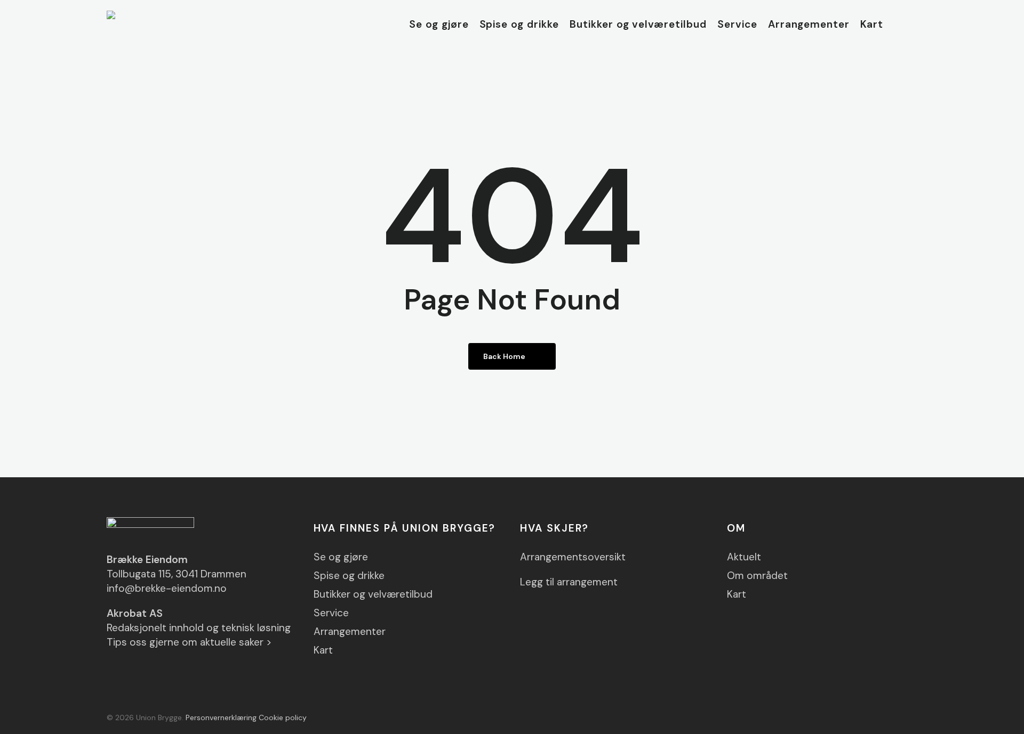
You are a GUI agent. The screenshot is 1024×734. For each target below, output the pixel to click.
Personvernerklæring (221, 717)
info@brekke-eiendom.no (167, 588)
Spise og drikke (349, 575)
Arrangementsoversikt (573, 557)
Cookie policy (283, 717)
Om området (757, 575)
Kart (323, 650)
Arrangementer (350, 631)
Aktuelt (744, 557)
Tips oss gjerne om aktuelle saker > (189, 642)
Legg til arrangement (569, 582)
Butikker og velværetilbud (373, 594)
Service (331, 612)
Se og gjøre (341, 557)
